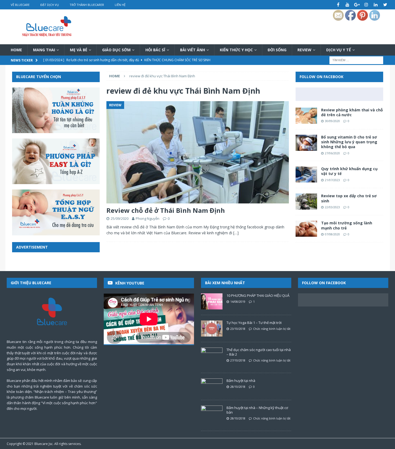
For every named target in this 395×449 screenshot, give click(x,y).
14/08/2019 (237, 302)
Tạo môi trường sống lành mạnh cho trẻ (346, 225)
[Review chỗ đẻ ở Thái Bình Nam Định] (197, 152)
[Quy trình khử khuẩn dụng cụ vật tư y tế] (306, 174)
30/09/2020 (332, 121)
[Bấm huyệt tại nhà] (211, 386)
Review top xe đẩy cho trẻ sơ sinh (349, 198)
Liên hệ (120, 5)
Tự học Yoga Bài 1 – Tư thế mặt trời (254, 322)
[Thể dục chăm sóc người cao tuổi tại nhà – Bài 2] (211, 356)
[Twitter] (385, 4)
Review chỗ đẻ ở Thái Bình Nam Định (165, 210)
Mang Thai (44, 49)
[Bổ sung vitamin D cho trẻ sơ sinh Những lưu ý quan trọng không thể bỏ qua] (306, 143)
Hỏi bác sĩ (155, 49)
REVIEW (304, 49)
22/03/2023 (332, 207)
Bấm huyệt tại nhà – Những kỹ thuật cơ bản (257, 410)
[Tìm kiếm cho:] (356, 60)
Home (16, 49)
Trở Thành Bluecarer (87, 5)
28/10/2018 (237, 387)
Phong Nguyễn (147, 218)
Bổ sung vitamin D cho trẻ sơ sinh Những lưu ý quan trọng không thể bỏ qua (349, 141)
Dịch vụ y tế (338, 49)
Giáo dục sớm (116, 49)
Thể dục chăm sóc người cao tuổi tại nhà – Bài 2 (259, 352)
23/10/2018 (237, 329)
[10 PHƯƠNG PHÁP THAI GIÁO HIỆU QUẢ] (211, 301)
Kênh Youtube (129, 283)
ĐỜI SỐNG (277, 49)
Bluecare (41, 443)
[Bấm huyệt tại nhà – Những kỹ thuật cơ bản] (211, 414)
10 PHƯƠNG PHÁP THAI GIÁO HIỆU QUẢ (258, 295)
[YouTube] (347, 4)
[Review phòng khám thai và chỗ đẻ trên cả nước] (306, 116)
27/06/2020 (332, 153)
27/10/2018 (237, 360)
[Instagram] (366, 4)
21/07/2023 (332, 180)
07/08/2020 (332, 234)
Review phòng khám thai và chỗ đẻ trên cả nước (352, 112)
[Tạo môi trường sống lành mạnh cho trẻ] (306, 229)
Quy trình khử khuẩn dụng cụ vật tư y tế (349, 171)
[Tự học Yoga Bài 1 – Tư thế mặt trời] (211, 328)
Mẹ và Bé (78, 49)
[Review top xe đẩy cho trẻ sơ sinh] (306, 202)
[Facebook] (338, 4)
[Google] (357, 4)
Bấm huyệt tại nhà (241, 380)
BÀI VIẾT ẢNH (192, 49)
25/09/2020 (119, 218)
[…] (236, 232)
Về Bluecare (20, 5)
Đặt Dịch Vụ (49, 5)
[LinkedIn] (375, 4)
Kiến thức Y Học (236, 49)
